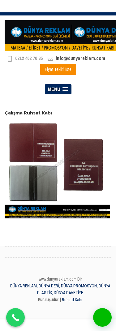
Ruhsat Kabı (72, 300)
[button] (102, 317)
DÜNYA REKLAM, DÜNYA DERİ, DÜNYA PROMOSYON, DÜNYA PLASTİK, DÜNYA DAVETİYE (60, 289)
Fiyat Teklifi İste (58, 69)
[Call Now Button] (15, 317)
